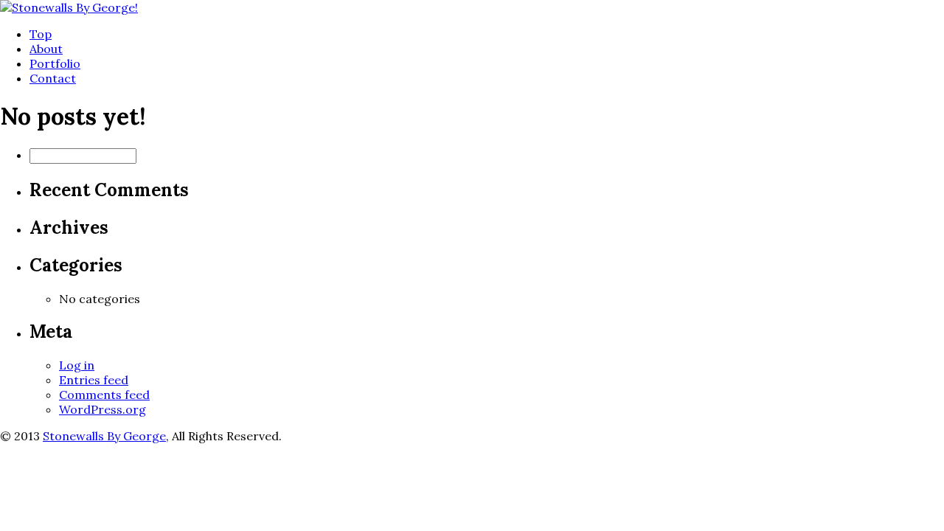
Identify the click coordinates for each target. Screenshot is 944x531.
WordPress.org (102, 409)
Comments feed (104, 394)
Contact (53, 78)
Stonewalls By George (104, 435)
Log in (76, 365)
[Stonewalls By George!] (69, 7)
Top (41, 34)
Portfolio (55, 63)
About (46, 48)
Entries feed (93, 379)
